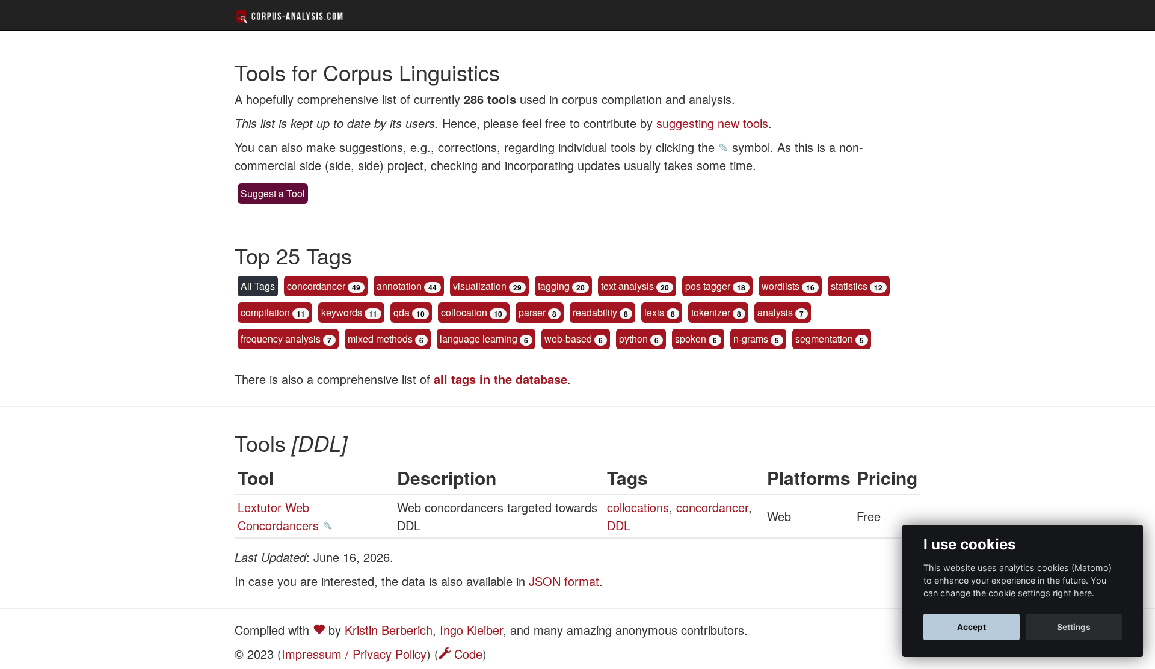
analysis (775, 312)
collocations (638, 507)
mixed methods (380, 339)
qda (401, 312)
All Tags (258, 286)
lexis (654, 312)
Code (466, 653)
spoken (690, 339)
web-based (568, 339)
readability (595, 312)
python (633, 339)
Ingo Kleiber (471, 629)
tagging (554, 286)
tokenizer (710, 312)
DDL (618, 525)
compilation (265, 312)
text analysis (627, 286)
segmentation (824, 339)
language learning (478, 339)
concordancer (316, 286)
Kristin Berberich (389, 629)
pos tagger (707, 286)
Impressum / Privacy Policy (354, 653)
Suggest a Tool (273, 193)
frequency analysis (281, 339)
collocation (464, 312)
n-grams (750, 339)
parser (532, 312)
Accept (971, 627)
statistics (849, 286)
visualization (480, 286)
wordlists (780, 286)
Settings (1074, 627)
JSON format (564, 581)
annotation (399, 286)
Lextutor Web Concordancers (278, 516)
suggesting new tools (712, 123)
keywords (341, 312)
